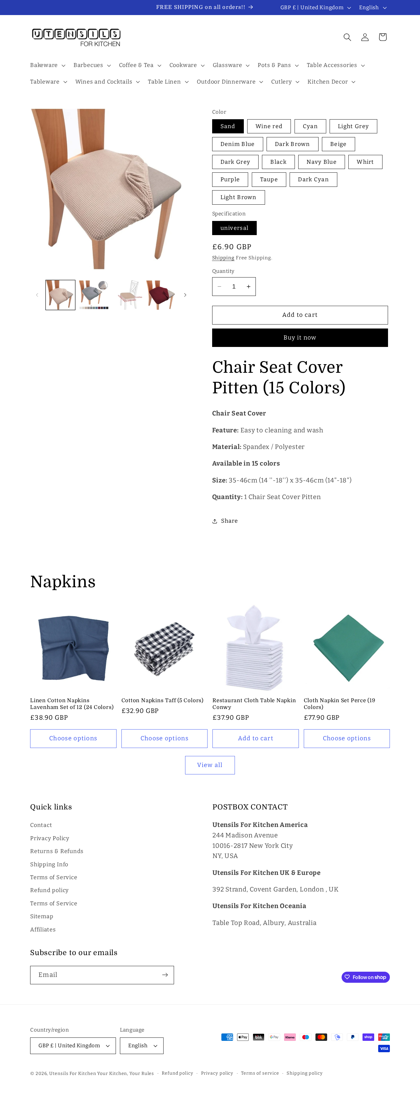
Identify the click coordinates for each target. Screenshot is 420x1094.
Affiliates (43, 929)
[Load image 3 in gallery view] (127, 295)
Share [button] (229, 520)
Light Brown (238, 197)
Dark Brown (292, 144)
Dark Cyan (313, 179)
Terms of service (260, 1073)
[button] (47, 65)
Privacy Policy (49, 838)
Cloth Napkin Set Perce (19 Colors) (339, 704)
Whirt (365, 162)
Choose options (73, 738)
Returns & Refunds (57, 851)
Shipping (223, 258)
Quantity (223, 271)
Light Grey (353, 126)
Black (278, 162)
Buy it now (300, 337)
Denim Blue (237, 144)
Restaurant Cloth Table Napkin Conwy (254, 704)
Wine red (269, 126)
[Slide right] (185, 295)
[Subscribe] (165, 975)
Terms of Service (53, 877)
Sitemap (41, 916)
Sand (228, 126)
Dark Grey (235, 162)
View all (210, 765)
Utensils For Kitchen (72, 1073)
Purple (230, 179)
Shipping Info (49, 864)
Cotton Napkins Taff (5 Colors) (162, 700)
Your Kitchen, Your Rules (125, 1073)
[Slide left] (37, 295)
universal (234, 228)
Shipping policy (305, 1073)
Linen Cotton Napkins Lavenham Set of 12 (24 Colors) (71, 704)
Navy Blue (322, 162)
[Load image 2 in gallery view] (94, 295)
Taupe (269, 179)
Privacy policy (217, 1073)
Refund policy (49, 890)
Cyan (310, 126)
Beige (338, 144)
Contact (41, 825)
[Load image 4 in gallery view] (161, 295)
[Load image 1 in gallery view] (60, 295)
